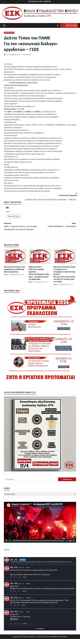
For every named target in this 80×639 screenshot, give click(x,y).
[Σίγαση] (70, 541)
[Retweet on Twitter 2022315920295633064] (15, 605)
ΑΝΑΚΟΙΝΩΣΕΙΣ (9, 33)
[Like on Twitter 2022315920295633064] (19, 605)
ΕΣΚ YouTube (71, 25)
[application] (40, 522)
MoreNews (53, 637)
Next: (62, 224)
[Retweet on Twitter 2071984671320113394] (15, 591)
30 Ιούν (28, 567)
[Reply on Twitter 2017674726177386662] (11, 623)
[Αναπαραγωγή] (6, 541)
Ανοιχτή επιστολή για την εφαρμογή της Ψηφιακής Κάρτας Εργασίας (14, 269)
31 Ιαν (27, 612)
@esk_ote (21, 567)
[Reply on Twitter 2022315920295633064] (11, 605)
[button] (4, 25)
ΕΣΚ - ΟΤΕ (13, 567)
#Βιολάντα (14, 619)
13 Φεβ (28, 598)
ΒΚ (5, 54)
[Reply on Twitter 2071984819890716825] (11, 577)
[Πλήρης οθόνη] (74, 541)
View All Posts (13, 216)
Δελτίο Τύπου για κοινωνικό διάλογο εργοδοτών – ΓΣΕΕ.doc (51, 199)
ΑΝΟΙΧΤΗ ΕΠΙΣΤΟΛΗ (12, 259)
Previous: (20, 226)
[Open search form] (58, 25)
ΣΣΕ (43, 259)
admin (6, 274)
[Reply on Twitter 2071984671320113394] (11, 591)
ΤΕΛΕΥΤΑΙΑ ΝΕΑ (10, 261)
